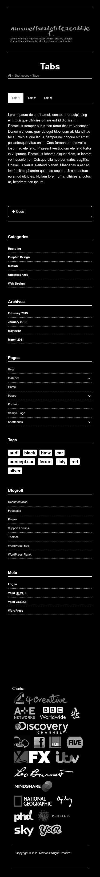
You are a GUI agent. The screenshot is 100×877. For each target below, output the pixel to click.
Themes (13, 536)
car (60, 453)
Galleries (13, 378)
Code (19, 211)
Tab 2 (31, 97)
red (74, 461)
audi (14, 453)
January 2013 (17, 322)
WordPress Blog (18, 545)
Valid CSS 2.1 (17, 602)
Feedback (14, 510)
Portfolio (13, 404)
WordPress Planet (19, 554)
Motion (13, 266)
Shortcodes (21, 75)
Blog (11, 369)
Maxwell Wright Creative (54, 853)
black (29, 453)
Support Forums (18, 528)
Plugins (12, 519)
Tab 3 (47, 97)
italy (61, 461)
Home (12, 386)
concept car (22, 461)
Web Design (16, 283)
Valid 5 (17, 593)
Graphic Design (19, 257)
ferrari (45, 461)
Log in (12, 584)
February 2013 (18, 313)
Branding (14, 248)
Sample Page (16, 413)
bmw (46, 453)
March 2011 (16, 339)
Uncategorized (18, 275)
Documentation (17, 502)
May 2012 (14, 331)
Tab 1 (15, 97)
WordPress (15, 610)
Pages (12, 395)
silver (15, 470)
